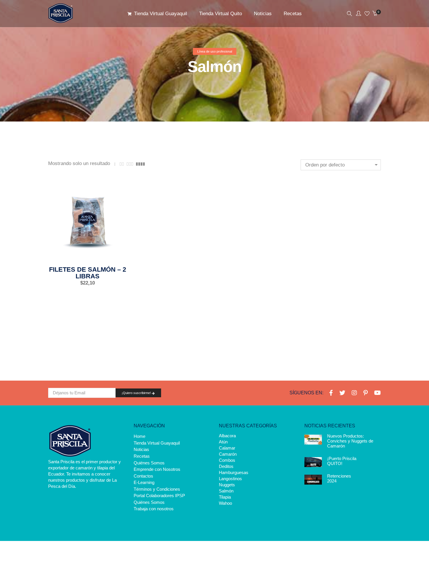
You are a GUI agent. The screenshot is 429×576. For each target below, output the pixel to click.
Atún (223, 441)
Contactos (143, 475)
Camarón (228, 454)
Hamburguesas (233, 472)
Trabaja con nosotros (154, 508)
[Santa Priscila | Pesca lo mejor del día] (60, 20)
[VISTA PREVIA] (107, 255)
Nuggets (227, 484)
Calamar (227, 447)
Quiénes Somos (149, 462)
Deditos (226, 466)
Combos (227, 460)
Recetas (142, 456)
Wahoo (225, 503)
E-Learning (144, 482)
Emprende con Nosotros (157, 469)
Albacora (227, 435)
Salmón (226, 490)
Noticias (141, 449)
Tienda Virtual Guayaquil (157, 442)
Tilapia (225, 497)
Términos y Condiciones (157, 488)
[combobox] (341, 164)
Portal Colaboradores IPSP (159, 495)
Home (139, 436)
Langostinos (230, 478)
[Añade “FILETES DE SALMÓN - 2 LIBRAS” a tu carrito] (68, 255)
